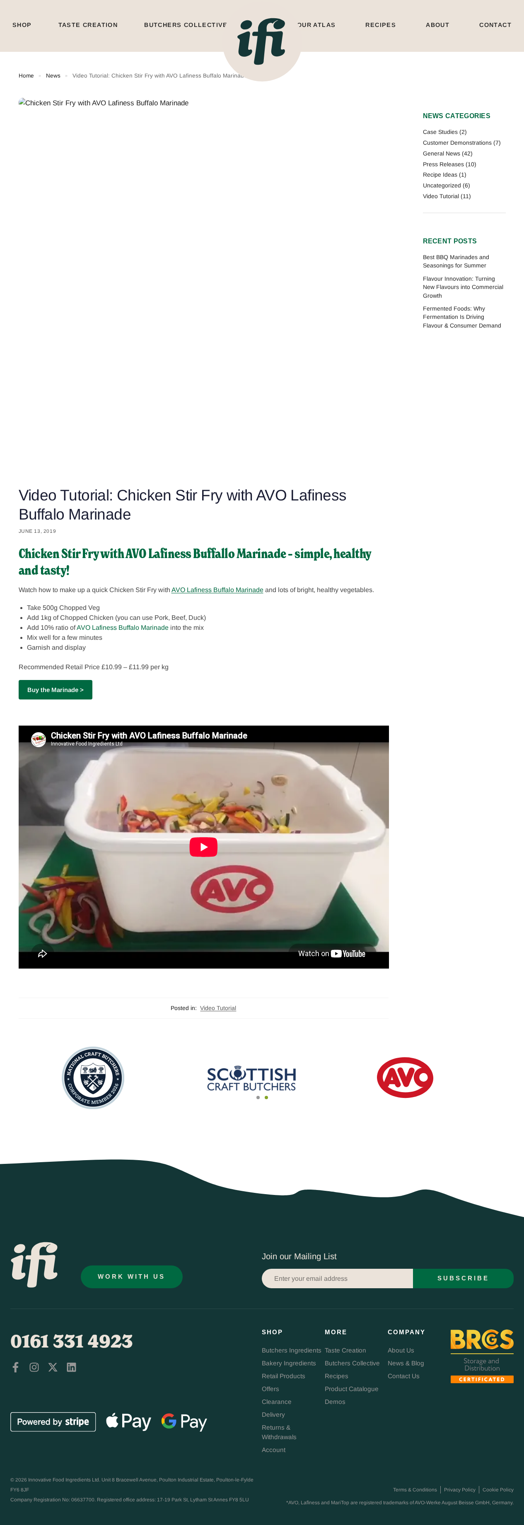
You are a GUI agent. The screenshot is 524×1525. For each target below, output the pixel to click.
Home (26, 76)
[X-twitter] (53, 1367)
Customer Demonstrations (457, 142)
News (53, 76)
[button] (258, 1097)
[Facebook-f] (15, 1367)
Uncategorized (442, 185)
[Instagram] (34, 1367)
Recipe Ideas (440, 174)
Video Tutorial (218, 1008)
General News (441, 153)
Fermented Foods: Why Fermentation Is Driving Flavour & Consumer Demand (462, 317)
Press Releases (443, 164)
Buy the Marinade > (55, 689)
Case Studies (440, 132)
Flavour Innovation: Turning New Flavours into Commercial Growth (463, 287)
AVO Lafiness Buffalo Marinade (217, 589)
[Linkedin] (71, 1367)
